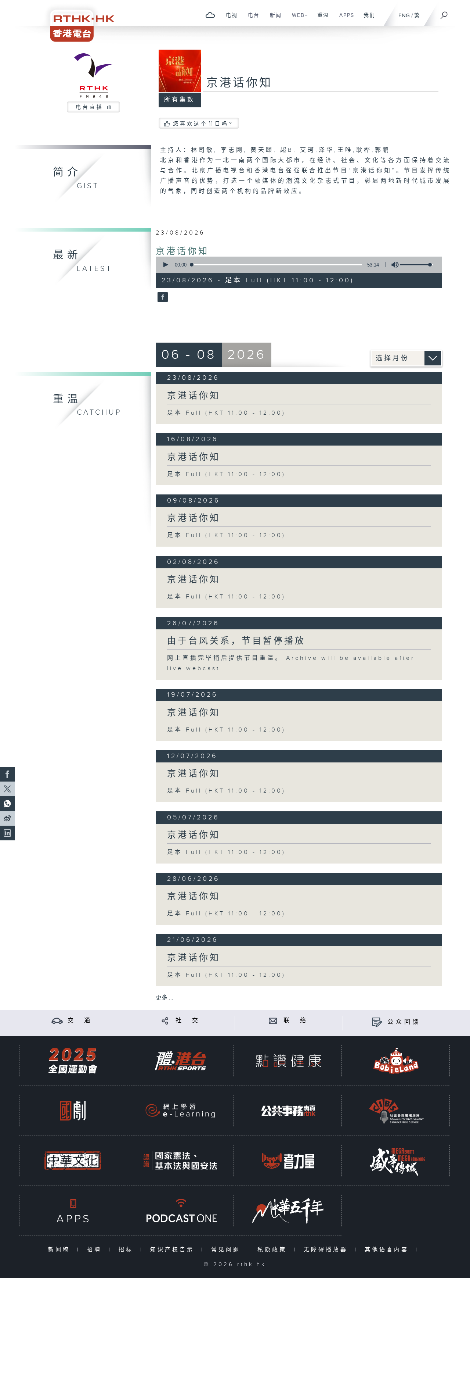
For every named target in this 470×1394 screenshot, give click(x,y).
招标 (128, 1250)
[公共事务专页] (288, 1110)
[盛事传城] (396, 1160)
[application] (296, 265)
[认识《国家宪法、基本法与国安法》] (180, 1160)
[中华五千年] (288, 1210)
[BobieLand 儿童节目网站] (396, 1060)
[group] (393, 264)
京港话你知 (182, 251)
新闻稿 (60, 1250)
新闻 (273, 19)
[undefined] (210, 15)
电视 (229, 19)
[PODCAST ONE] (180, 1210)
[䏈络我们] (273, 1021)
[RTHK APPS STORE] (73, 1210)
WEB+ (297, 19)
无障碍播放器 (327, 1250)
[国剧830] (73, 1110)
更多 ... (164, 997)
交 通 (80, 1020)
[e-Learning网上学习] (180, 1110)
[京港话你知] (162, 298)
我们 (366, 19)
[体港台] (180, 1060)
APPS (344, 19)
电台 (251, 19)
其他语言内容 (388, 1250)
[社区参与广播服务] (396, 1110)
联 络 (295, 1020)
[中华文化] (73, 1160)
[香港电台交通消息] (57, 1021)
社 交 (188, 1020)
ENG (404, 15)
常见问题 (227, 1250)
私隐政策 (273, 1250)
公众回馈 (404, 1022)
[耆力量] (288, 1160)
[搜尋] (444, 13)
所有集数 (179, 99)
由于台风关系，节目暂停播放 (236, 641)
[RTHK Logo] (77, 21)
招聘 (96, 1250)
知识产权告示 (174, 1250)
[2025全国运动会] (73, 1060)
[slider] (416, 264)
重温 (320, 19)
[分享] (165, 1021)
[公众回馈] (376, 1022)
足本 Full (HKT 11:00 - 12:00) (226, 413)
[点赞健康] (288, 1060)
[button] (165, 264)
